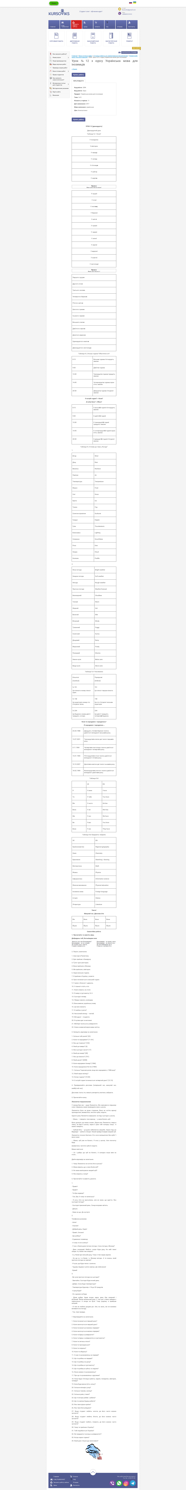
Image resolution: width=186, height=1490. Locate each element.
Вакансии (56, 95)
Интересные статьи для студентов (59, 84)
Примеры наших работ (60, 68)
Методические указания (61, 88)
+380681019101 (125, 13)
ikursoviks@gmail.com (129, 10)
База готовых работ (59, 71)
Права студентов (58, 74)
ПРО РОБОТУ (78, 81)
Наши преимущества (59, 61)
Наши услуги (57, 57)
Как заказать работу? (60, 54)
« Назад (74, 69)
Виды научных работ (59, 64)
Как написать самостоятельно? (58, 79)
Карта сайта (57, 92)
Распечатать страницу (129, 52)
